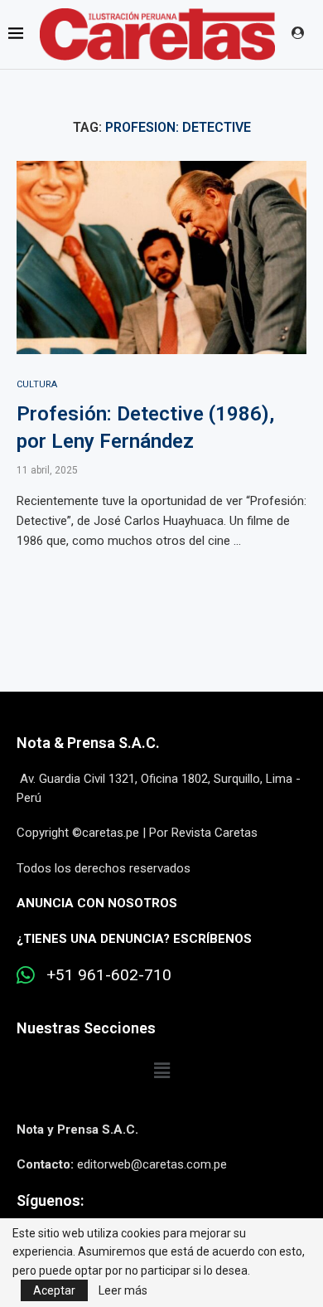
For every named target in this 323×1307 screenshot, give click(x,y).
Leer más (123, 1290)
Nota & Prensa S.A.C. (88, 742)
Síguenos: (50, 1200)
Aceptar (54, 1290)
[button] (161, 1071)
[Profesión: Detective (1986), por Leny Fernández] (161, 257)
